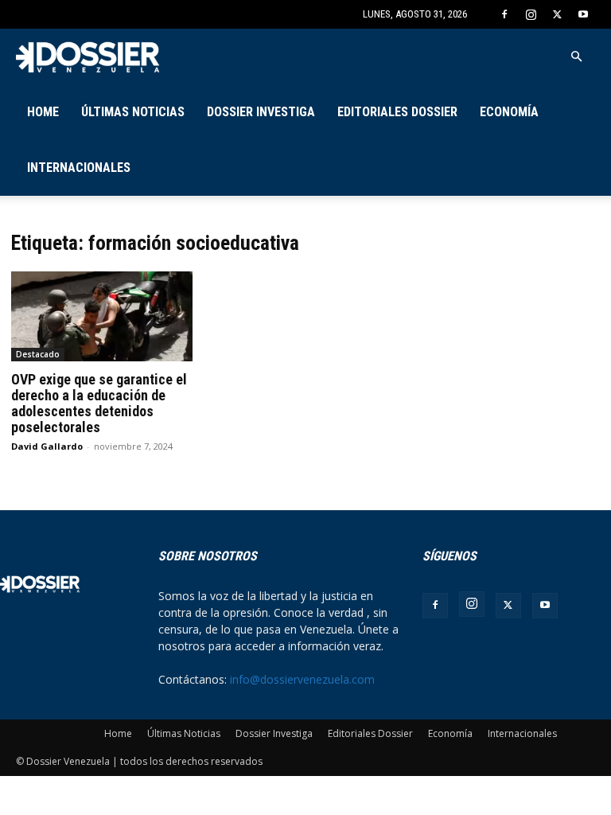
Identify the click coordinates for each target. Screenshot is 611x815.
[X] (557, 14)
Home (43, 111)
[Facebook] (504, 14)
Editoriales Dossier (397, 111)
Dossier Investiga (261, 111)
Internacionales (78, 167)
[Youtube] (583, 14)
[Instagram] (531, 14)
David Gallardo (47, 446)
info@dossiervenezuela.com (302, 679)
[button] (576, 56)
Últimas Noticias (133, 111)
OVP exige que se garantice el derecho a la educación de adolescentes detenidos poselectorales (99, 403)
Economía (509, 111)
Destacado (38, 354)
